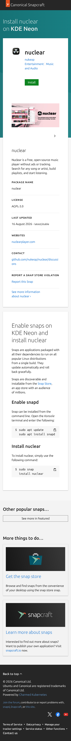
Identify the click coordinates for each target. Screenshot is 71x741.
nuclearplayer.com (23, 241)
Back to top (11, 673)
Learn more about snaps (29, 632)
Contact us (10, 733)
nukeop (29, 59)
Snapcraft (16, 706)
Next (54, 136)
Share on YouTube (66, 714)
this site (30, 706)
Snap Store (45, 383)
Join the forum (11, 702)
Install (32, 82)
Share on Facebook (58, 714)
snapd (6, 706)
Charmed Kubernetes (33, 694)
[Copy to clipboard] (55, 430)
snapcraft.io (13, 650)
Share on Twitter (50, 714)
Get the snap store (23, 576)
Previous (45, 136)
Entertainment (34, 64)
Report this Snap (22, 281)
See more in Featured (36, 518)
